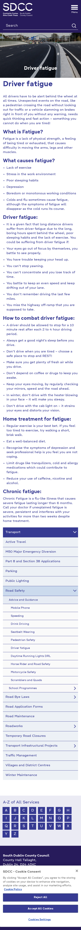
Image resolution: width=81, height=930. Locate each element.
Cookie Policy (13, 889)
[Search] (74, 26)
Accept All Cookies (40, 908)
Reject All (40, 897)
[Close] (77, 871)
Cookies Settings (39, 919)
